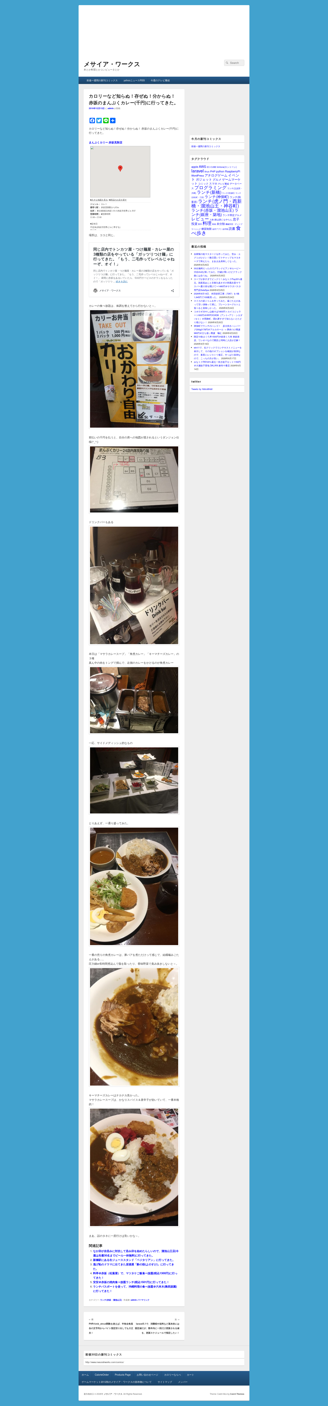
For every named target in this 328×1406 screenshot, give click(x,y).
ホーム (85, 1374)
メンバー (183, 1381)
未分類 (221, 224)
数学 (200, 224)
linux (206, 171)
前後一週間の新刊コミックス (102, 80)
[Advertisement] (164, 29)
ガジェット (204, 179)
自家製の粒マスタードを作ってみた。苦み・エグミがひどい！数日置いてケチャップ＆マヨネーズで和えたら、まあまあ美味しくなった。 (217, 257)
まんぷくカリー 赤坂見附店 (105, 142)
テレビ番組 (223, 183)
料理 (207, 223)
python (220, 171)
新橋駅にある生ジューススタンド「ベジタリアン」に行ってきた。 (134, 1260)
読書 (232, 228)
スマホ (213, 183)
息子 (236, 219)
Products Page (123, 1374)
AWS (202, 166)
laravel (197, 170)
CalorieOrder (102, 1374)
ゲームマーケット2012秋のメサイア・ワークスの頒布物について (117, 1381)
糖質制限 (206, 228)
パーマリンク (143, 1299)
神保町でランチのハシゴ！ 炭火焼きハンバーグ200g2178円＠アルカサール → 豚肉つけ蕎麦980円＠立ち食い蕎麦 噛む (217, 329)
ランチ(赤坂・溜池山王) (111, 1299)
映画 (214, 224)
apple (194, 167)
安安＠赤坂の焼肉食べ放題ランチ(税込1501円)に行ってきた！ (131, 1282)
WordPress (197, 175)
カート (190, 1374)
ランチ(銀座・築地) (215, 212)
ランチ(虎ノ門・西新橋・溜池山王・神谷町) (216, 203)
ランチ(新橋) (209, 192)
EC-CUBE (211, 166)
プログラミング (210, 187)
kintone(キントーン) (227, 166)
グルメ (217, 179)
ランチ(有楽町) (228, 193)
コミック (203, 183)
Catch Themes (237, 1393)
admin (111, 108)
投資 (194, 223)
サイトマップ (165, 1381)
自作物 (225, 229)
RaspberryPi (232, 171)
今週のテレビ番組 (160, 80)
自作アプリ (217, 229)
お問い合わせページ (147, 1374)
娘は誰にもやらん (223, 219)
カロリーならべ (172, 1374)
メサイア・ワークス (112, 63)
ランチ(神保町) (217, 196)
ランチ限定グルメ (232, 215)
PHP (212, 171)
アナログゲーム (216, 175)
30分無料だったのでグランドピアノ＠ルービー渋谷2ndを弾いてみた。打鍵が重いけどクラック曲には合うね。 (218, 272)
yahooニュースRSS (134, 80)
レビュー (200, 219)
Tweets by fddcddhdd (201, 389)
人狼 (212, 219)
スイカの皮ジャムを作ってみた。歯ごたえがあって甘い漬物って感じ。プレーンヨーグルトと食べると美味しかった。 (217, 304)
